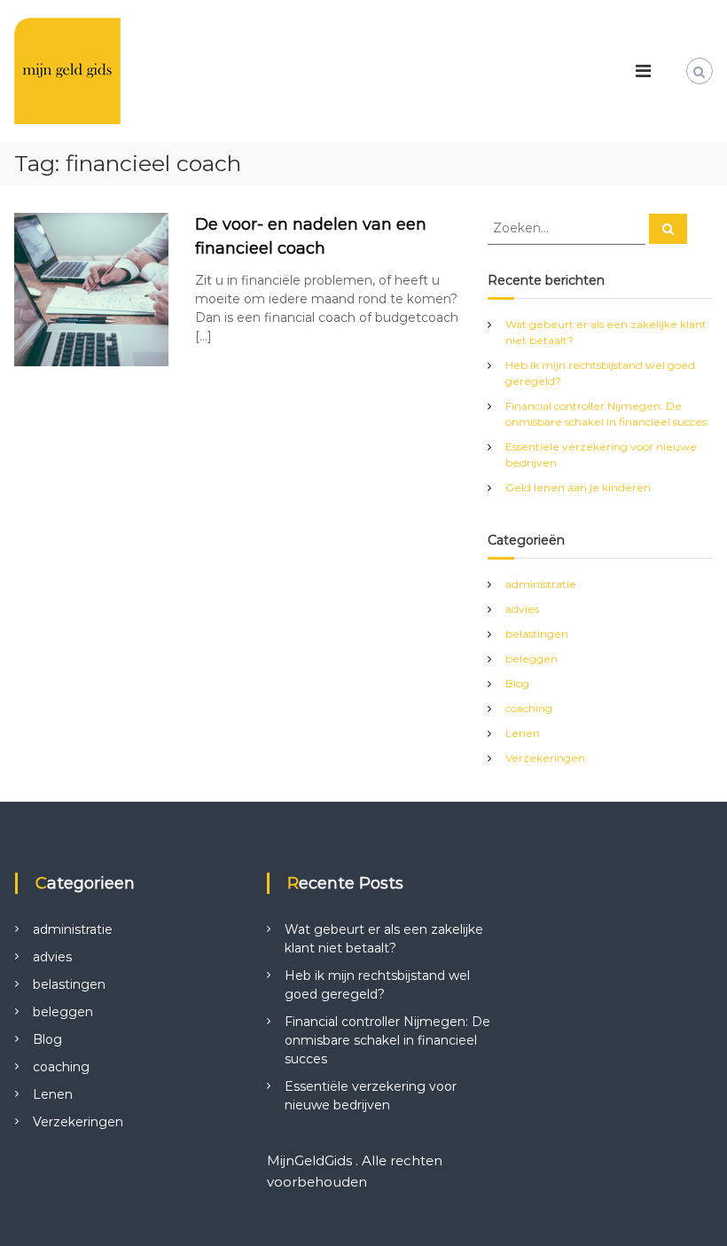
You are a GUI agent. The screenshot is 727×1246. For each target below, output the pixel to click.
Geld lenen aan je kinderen (578, 487)
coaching (528, 708)
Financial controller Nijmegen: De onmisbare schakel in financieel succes (387, 1040)
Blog (517, 683)
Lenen (522, 733)
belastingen (536, 633)
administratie (540, 584)
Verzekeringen (545, 757)
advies (522, 608)
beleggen (531, 658)
